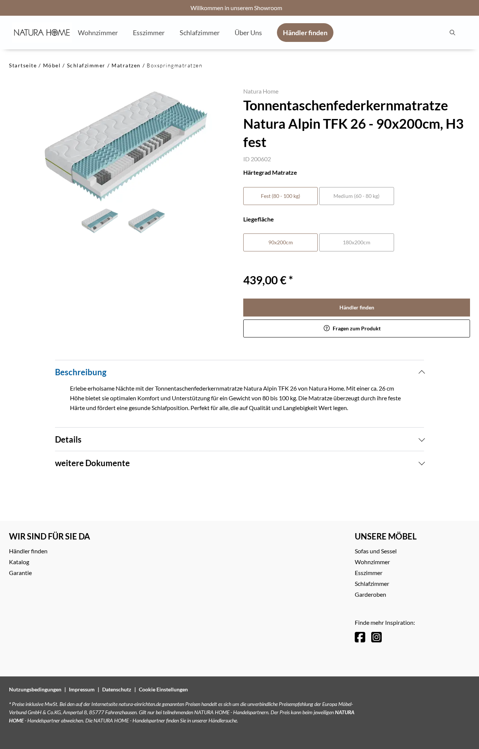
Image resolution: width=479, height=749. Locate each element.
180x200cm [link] (356, 242)
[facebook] (360, 637)
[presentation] (452, 33)
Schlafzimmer (86, 65)
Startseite (23, 65)
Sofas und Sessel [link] (376, 550)
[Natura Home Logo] (42, 32)
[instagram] (376, 637)
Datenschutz (116, 689)
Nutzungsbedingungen (35, 689)
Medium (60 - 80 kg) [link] (356, 196)
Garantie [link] (20, 572)
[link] (98, 32)
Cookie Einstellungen (163, 689)
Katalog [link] (19, 561)
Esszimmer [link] (368, 572)
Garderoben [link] (370, 594)
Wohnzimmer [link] (372, 561)
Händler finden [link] (356, 307)
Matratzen (126, 65)
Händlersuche (222, 720)
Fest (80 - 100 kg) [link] (280, 196)
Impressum (82, 689)
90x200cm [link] (280, 242)
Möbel (52, 65)
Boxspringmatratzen (174, 65)
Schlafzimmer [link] (372, 583)
